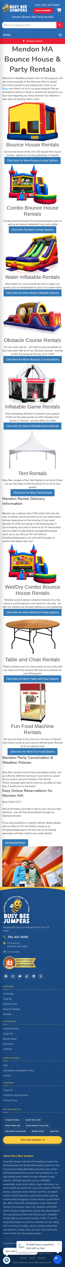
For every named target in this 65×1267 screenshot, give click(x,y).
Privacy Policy (10, 1100)
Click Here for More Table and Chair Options (32, 678)
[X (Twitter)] (41, 976)
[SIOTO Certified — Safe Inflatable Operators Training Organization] (19, 962)
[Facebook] (6, 976)
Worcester (8, 1043)
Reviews (7, 1014)
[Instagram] (13, 976)
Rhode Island (9, 1038)
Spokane (7, 1048)
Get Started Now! (15, 842)
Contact (7, 1075)
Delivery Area (10, 1003)
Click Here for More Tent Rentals (32, 492)
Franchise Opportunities (15, 1095)
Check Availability (43, 10)
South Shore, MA (33, 1119)
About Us (8, 1090)
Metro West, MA (12, 1125)
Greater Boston (11, 1028)
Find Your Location (31, 1139)
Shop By (7, 998)
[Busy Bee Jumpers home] (16, 910)
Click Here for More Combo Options (32, 229)
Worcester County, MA (15, 1131)
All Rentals (8, 993)
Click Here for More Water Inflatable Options (32, 292)
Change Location (34, 41)
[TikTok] (27, 976)
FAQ (5, 1065)
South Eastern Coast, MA (37, 1125)
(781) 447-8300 (50, 5)
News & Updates (11, 1009)
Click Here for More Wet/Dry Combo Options (32, 612)
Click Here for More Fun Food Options (32, 751)
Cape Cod (8, 1033)
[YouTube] (20, 976)
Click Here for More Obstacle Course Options (32, 359)
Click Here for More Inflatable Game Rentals (32, 426)
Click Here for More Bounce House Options (32, 160)
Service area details (16, 1243)
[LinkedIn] (34, 976)
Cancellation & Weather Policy (18, 1070)
